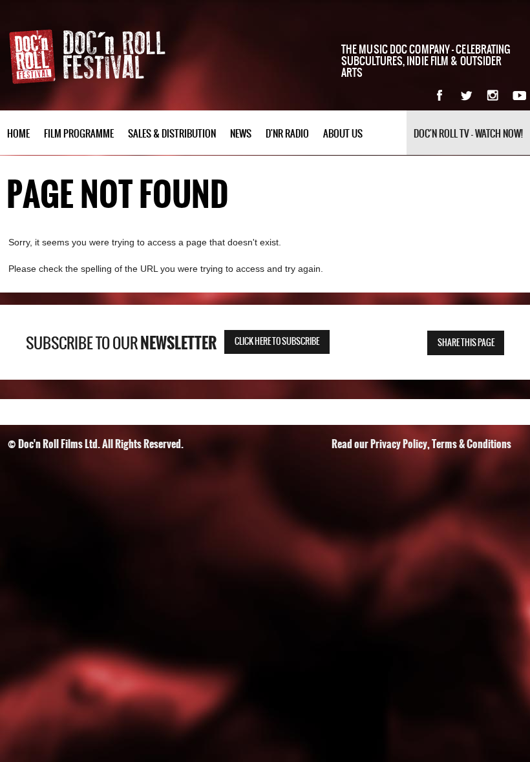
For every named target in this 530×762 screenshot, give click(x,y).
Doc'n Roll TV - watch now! (468, 134)
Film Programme (79, 134)
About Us (343, 134)
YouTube (519, 95)
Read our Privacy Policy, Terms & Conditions (421, 444)
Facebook (439, 95)
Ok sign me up (452, 332)
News (240, 134)
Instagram (493, 95)
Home (18, 134)
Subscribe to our (121, 343)
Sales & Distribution (172, 134)
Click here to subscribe (277, 342)
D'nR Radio (287, 134)
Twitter (466, 95)
